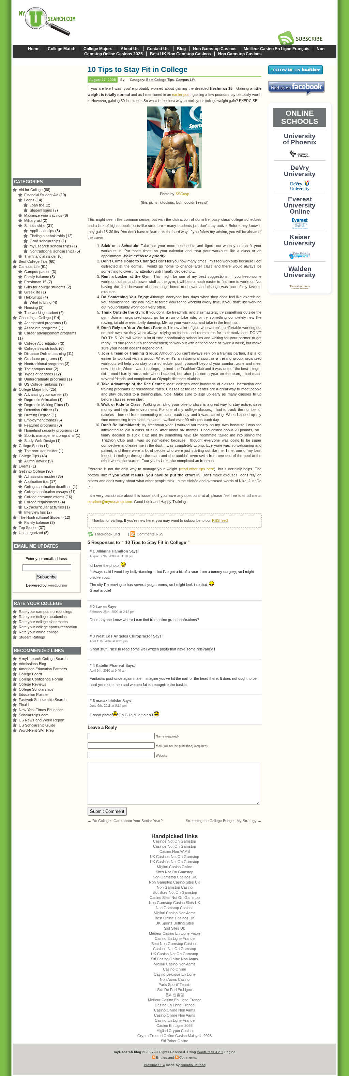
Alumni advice (35, 461)
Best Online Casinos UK (175, 918)
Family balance (36, 277)
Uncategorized (31, 533)
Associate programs (41, 328)
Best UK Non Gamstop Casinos (180, 54)
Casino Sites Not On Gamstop (175, 897)
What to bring (40, 302)
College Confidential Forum (41, 679)
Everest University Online (300, 205)
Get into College (32, 471)
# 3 (93, 636)
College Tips (29, 456)
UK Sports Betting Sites (174, 923)
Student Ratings (32, 637)
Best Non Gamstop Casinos (174, 944)
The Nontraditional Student (40, 517)
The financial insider (40, 256)
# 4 (93, 665)
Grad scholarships (45, 241)
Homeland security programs (48, 430)
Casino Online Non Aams (174, 1010)
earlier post (181, 94)
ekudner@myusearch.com (110, 502)
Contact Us (158, 48)
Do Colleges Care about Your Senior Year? (127, 821)
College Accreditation (41, 343)
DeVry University (300, 170)
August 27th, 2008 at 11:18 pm (111, 556)
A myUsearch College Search (43, 659)
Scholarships (35, 226)
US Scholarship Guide (37, 725)
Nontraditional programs (44, 364)
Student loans (41, 210)
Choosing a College (35, 318)
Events (24, 466)
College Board (30, 674)
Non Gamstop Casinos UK (175, 877)
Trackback (107, 534)
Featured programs (40, 425)
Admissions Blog (32, 664)
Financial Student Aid (41, 195)
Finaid (24, 705)
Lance (101, 607)
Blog (181, 48)
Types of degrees (38, 374)
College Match (61, 48)
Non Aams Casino (174, 979)
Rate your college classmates (43, 622)
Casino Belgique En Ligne (175, 974)
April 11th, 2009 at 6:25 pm (109, 641)
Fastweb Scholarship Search (42, 700)
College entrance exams (44, 497)
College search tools (41, 348)
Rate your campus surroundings (45, 611)
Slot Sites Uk (174, 928)
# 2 (93, 607)
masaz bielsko (108, 701)
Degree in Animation (40, 400)
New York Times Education (41, 710)
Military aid (33, 220)
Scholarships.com (33, 715)
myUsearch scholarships (50, 246)
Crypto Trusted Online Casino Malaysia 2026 (174, 1036)
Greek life (32, 292)
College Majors (98, 48)
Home (34, 48)
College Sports (31, 446)
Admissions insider (39, 476)
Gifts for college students (44, 287)
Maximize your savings (43, 215)
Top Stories (28, 528)
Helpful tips (33, 297)
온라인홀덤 (174, 995)
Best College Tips (160, 80)
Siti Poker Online (174, 1041)
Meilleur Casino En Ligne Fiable (174, 933)
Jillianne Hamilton (112, 551)
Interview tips (35, 512)
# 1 (93, 551)
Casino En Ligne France (175, 938)
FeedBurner (57, 585)
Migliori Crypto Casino (174, 1031)
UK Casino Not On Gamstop (174, 954)
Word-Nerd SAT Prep (36, 730)
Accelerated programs (42, 323)
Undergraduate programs (45, 379)
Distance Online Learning (45, 354)
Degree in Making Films (43, 405)
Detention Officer (38, 410)
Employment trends (40, 420)
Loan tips (37, 205)
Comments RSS (150, 534)
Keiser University (300, 240)
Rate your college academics (43, 617)
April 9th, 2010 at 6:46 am (108, 670)
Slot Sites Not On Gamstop (174, 892)
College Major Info (33, 389)
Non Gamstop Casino (175, 887)
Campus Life (186, 80)
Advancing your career (43, 394)
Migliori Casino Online (174, 867)
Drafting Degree (37, 415)
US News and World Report (41, 720)
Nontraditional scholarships (52, 251)
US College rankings (41, 384)
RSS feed (220, 520)
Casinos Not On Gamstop (174, 841)
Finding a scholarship (47, 236)
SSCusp (182, 194)
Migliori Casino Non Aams (175, 913)
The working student (41, 313)
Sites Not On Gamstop (174, 872)
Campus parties (37, 272)
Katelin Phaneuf (110, 665)
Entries (161, 1057)
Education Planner (34, 694)
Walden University (300, 271)
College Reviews (32, 684)
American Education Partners (43, 669)
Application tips (42, 231)
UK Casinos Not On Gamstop (174, 857)
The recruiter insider (41, 451)
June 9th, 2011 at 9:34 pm (108, 705)
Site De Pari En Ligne (174, 990)
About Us (130, 48)
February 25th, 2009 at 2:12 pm (112, 612)
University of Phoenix (300, 139)
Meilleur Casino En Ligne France (174, 1000)
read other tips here (197, 469)
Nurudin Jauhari (193, 1065)
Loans (29, 200)
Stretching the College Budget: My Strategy (221, 821)
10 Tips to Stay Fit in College (137, 69)
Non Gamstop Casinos (215, 48)
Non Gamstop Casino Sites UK (174, 882)
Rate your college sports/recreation (48, 627)
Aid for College (31, 190)
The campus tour (38, 369)
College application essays (46, 492)
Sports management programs (49, 435)
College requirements (41, 502)
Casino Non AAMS (175, 851)
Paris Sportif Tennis (174, 984)
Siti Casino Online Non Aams (174, 959)
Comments (187, 1057)
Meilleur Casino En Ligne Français (276, 48)
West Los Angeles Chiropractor (124, 636)
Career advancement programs (50, 333)
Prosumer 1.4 (154, 1065)
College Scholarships (36, 689)
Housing (31, 307)
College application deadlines (48, 487)
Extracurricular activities (44, 507)
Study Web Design (39, 441)
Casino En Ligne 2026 (174, 1025)
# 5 (93, 701)
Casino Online (174, 969)
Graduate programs (40, 359)
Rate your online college (38, 632)
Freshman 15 (35, 282)
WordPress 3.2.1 (210, 1052)
